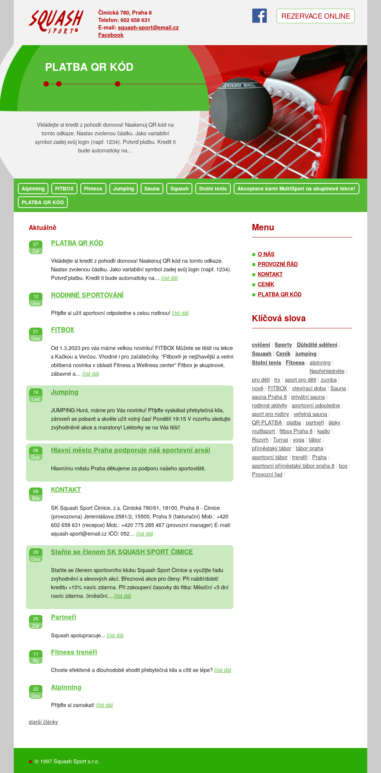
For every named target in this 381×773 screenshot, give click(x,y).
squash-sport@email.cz (148, 27)
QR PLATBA (267, 422)
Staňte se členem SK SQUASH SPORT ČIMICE (122, 551)
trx (277, 379)
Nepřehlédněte (327, 371)
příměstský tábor (271, 448)
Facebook (111, 34)
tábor (315, 439)
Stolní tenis (213, 188)
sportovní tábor (270, 457)
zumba (329, 379)
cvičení (261, 344)
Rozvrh (260, 439)
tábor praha (309, 448)
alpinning (320, 362)
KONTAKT (66, 489)
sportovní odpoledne (316, 405)
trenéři (299, 457)
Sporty (283, 344)
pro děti (261, 379)
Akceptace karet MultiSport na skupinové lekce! (296, 188)
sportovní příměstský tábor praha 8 (293, 465)
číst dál (169, 277)
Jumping (123, 188)
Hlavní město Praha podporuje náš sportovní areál (130, 449)
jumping (306, 353)
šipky (334, 422)
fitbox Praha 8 (296, 431)
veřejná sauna (310, 413)
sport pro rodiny (270, 413)
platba (293, 422)
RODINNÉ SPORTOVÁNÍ (87, 294)
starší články (43, 721)
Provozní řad (267, 474)
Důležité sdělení (317, 344)
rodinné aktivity (269, 405)
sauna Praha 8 (269, 396)
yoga (298, 439)
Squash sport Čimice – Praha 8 (56, 23)
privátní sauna (308, 396)
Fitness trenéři (74, 651)
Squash (179, 188)
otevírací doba (309, 388)
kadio (323, 431)
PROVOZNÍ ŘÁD (278, 264)
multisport (263, 431)
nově (257, 388)
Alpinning (33, 188)
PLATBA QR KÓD (89, 66)
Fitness (93, 188)
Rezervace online (315, 15)
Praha (319, 457)
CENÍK (266, 284)
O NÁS (266, 254)
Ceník (283, 353)
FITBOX (64, 188)
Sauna (152, 188)
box (343, 465)
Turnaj (280, 439)
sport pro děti (300, 379)
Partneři (63, 616)
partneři (315, 422)
